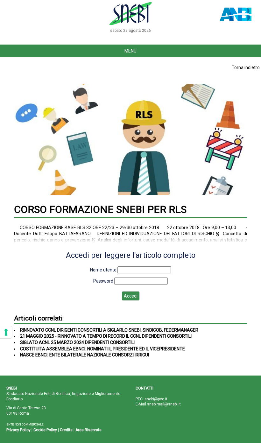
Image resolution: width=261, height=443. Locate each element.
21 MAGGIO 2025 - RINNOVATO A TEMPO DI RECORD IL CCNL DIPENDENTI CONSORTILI (106, 336)
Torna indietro (246, 67)
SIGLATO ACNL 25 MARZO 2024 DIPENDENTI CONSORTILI (77, 342)
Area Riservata (88, 430)
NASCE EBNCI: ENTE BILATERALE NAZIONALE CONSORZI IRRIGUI (84, 354)
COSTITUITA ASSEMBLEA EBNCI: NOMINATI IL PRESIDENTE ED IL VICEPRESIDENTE (102, 348)
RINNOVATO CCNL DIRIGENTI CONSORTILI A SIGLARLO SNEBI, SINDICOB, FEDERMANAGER (109, 330)
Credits (66, 430)
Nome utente (103, 269)
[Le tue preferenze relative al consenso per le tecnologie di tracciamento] (6, 332)
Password (103, 281)
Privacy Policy (18, 430)
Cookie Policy (45, 430)
